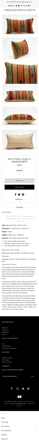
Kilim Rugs (5, 360)
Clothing (4, 435)
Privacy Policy (6, 346)
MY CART (26, 6)
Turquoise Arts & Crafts (19, 10)
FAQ (3, 344)
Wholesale (5, 332)
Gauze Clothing (7, 358)
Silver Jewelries (6, 430)
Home (3, 418)
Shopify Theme (9, 403)
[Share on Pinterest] (23, 195)
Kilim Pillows (5, 426)
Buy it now (20, 187)
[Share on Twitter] (19, 195)
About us (5, 328)
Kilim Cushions (7, 362)
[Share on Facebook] (15, 195)
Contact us (18, 199)
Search (4, 334)
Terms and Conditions (9, 348)
